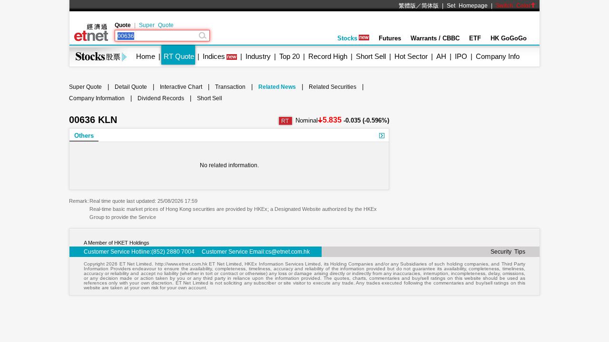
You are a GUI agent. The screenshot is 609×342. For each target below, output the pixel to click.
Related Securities (332, 87)
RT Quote (179, 56)
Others (84, 135)
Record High (327, 56)
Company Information (97, 98)
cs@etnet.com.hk (287, 251)
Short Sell (371, 56)
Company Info (498, 56)
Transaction (230, 87)
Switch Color (513, 5)
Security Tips (508, 251)
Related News (277, 87)
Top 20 (289, 56)
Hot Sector (411, 56)
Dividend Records (161, 98)
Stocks (347, 38)
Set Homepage (467, 5)
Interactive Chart (181, 87)
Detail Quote (131, 87)
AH (441, 56)
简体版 (430, 5)
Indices (214, 56)
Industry (258, 56)
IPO (461, 56)
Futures (390, 38)
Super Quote (156, 25)
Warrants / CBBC (435, 38)
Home (145, 56)
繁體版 (407, 5)
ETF (475, 38)
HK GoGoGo (509, 38)
